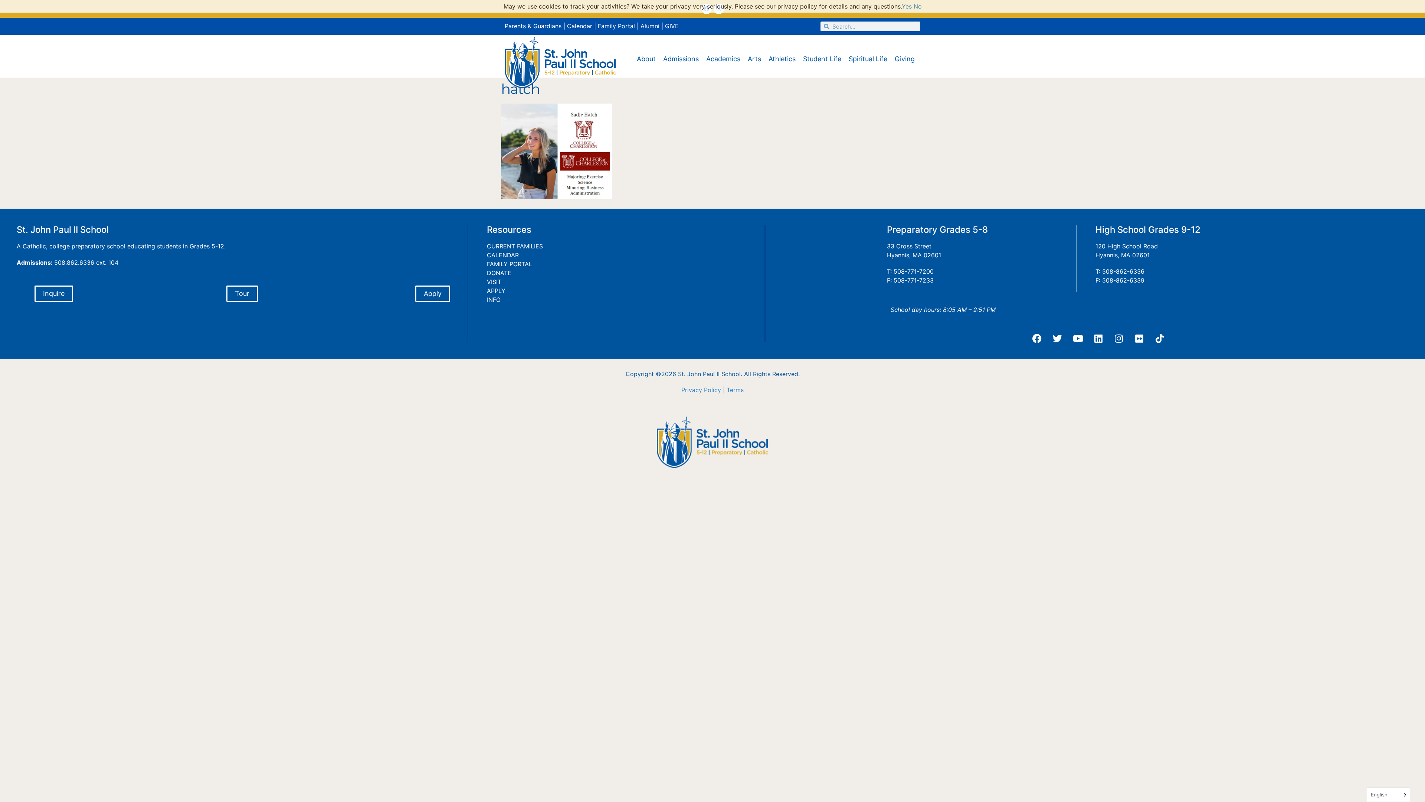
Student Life (822, 59)
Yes (907, 6)
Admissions (681, 59)
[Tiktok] (1159, 338)
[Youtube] (1078, 338)
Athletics (782, 59)
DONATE (499, 273)
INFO (494, 299)
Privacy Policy (701, 390)
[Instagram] (1119, 338)
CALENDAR (503, 255)
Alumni (650, 26)
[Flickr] (1139, 338)
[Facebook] (1037, 338)
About (646, 59)
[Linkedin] (1098, 338)
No (918, 6)
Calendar (579, 26)
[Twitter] (1057, 338)
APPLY (496, 290)
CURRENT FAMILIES (515, 246)
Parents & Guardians (533, 26)
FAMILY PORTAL (509, 264)
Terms (735, 390)
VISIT (494, 282)
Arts (754, 59)
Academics (723, 59)
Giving (905, 59)
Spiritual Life (868, 59)
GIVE (672, 26)
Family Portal (616, 26)
